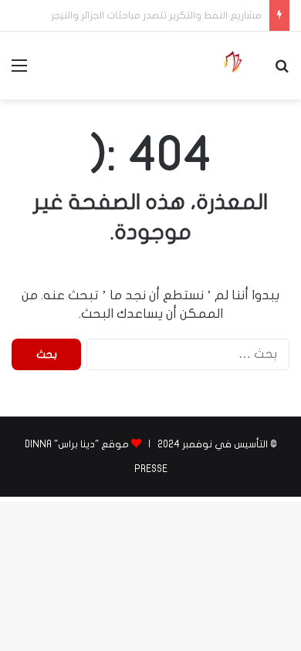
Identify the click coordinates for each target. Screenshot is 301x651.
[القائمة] (19, 71)
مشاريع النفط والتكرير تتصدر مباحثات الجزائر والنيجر (156, 15)
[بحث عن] (281, 71)
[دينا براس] (232, 65)
